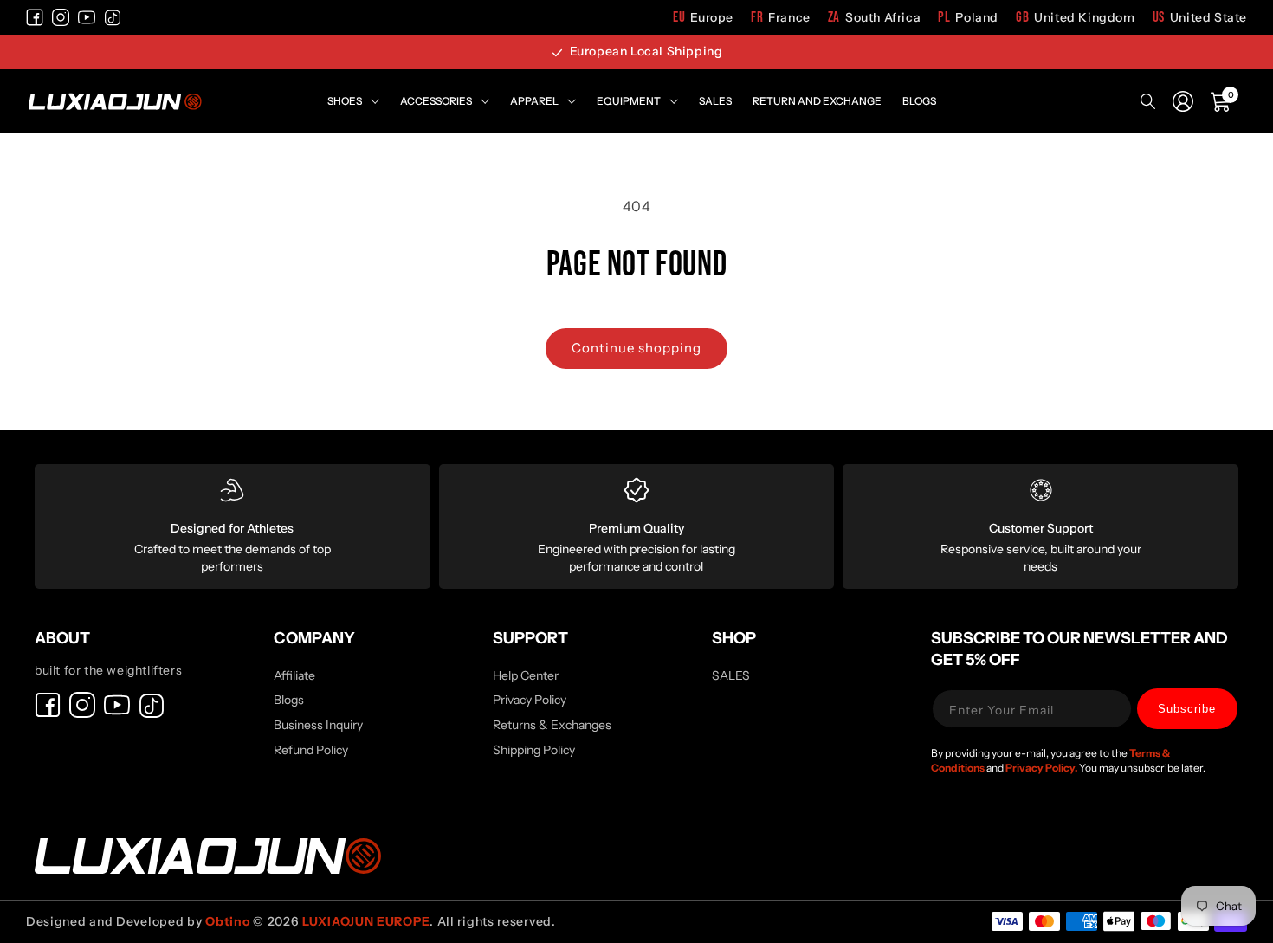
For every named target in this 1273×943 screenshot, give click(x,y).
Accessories (436, 100)
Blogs (919, 100)
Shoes (344, 100)
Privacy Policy (529, 699)
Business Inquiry (318, 725)
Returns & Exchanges (552, 725)
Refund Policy (311, 750)
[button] (1221, 101)
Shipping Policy (534, 750)
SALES (731, 676)
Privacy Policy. (1042, 767)
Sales (715, 100)
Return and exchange (817, 100)
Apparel (534, 100)
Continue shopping (636, 347)
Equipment (629, 100)
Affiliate (294, 676)
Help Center (526, 676)
